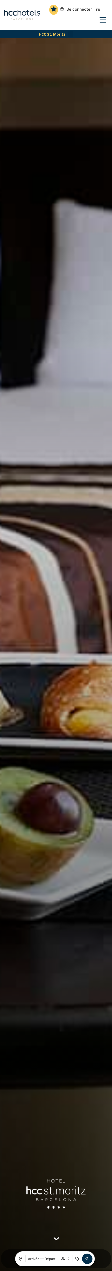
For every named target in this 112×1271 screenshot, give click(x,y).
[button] (70, 34)
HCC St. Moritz (52, 34)
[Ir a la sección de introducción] (56, 1239)
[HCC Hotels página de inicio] (22, 15)
